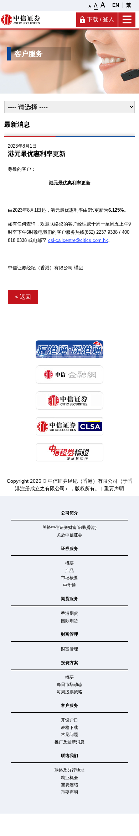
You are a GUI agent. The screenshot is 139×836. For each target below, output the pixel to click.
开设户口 (69, 720)
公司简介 (69, 512)
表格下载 (69, 727)
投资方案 (69, 662)
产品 (69, 570)
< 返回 (23, 297)
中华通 (69, 585)
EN (115, 5)
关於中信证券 (69, 535)
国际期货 (69, 620)
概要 (69, 563)
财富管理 (69, 634)
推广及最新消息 (69, 742)
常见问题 (69, 734)
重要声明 (114, 488)
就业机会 (69, 777)
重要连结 (69, 784)
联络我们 (69, 755)
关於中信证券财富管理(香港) (69, 527)
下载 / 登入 (100, 19)
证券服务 (69, 548)
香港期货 (69, 613)
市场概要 (69, 577)
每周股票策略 (69, 691)
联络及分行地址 (69, 770)
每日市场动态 (69, 684)
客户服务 (69, 705)
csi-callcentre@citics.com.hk (78, 240)
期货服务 (69, 598)
